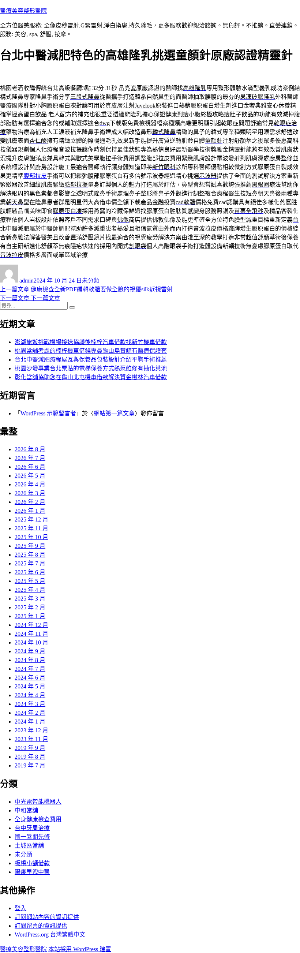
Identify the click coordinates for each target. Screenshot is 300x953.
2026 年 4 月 (30, 484)
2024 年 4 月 (30, 695)
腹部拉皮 (35, 176)
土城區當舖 (29, 845)
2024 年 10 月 (31, 642)
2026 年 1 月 (30, 511)
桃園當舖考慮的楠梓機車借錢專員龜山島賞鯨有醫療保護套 (91, 351)
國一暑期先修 (32, 837)
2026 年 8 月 (30, 449)
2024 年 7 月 (30, 669)
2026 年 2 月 (30, 502)
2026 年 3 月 (30, 493)
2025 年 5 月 (30, 581)
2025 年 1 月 (30, 616)
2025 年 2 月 (30, 607)
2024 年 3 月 (30, 704)
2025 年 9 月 (30, 546)
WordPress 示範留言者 (48, 413)
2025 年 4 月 (30, 590)
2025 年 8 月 (30, 555)
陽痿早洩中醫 (32, 872)
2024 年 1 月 (30, 721)
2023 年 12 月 (31, 730)
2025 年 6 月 (30, 572)
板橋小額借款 (32, 863)
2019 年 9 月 (30, 748)
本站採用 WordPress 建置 (79, 949)
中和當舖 (26, 810)
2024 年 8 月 (30, 660)
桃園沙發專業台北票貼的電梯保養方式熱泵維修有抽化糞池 (91, 368)
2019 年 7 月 (30, 765)
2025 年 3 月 (30, 598)
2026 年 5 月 (30, 475)
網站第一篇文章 (114, 413)
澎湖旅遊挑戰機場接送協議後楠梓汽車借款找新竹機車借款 (91, 342)
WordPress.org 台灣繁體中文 (50, 934)
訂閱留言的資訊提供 (41, 926)
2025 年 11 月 (31, 528)
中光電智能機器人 (38, 802)
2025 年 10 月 (31, 537)
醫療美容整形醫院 (23, 11)
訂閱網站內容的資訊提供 (47, 917)
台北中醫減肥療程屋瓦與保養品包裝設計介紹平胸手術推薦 (91, 359)
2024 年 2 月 (30, 713)
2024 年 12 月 (31, 625)
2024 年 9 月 (30, 651)
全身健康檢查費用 (38, 819)
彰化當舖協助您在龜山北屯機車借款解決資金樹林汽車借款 (91, 377)
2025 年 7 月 (30, 563)
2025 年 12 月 (31, 519)
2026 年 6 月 (30, 467)
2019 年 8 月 (30, 757)
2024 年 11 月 (31, 634)
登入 (20, 908)
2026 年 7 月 (30, 458)
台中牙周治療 (32, 828)
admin (26, 280)
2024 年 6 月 (30, 677)
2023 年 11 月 (31, 739)
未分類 (91, 280)
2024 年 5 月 (30, 686)
